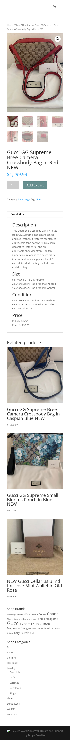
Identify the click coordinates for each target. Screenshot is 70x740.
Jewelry (11, 668)
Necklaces (15, 688)
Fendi (40, 619)
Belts (10, 647)
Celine (42, 614)
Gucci (39, 199)
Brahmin (21, 614)
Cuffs (12, 677)
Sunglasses (13, 703)
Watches (12, 714)
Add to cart (35, 185)
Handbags (27, 25)
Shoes (10, 698)
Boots (10, 652)
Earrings (14, 682)
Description (17, 214)
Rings (13, 693)
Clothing (11, 657)
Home (10, 25)
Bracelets (15, 672)
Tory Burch (21, 633)
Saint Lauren (37, 628)
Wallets (11, 709)
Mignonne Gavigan (19, 628)
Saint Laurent (52, 628)
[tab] (35, 214)
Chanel (53, 614)
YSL (32, 633)
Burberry (31, 614)
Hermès (25, 624)
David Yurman (29, 619)
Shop (17, 25)
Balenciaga (11, 614)
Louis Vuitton (40, 624)
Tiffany (10, 633)
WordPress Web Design (34, 731)
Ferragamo (51, 619)
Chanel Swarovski (15, 619)
